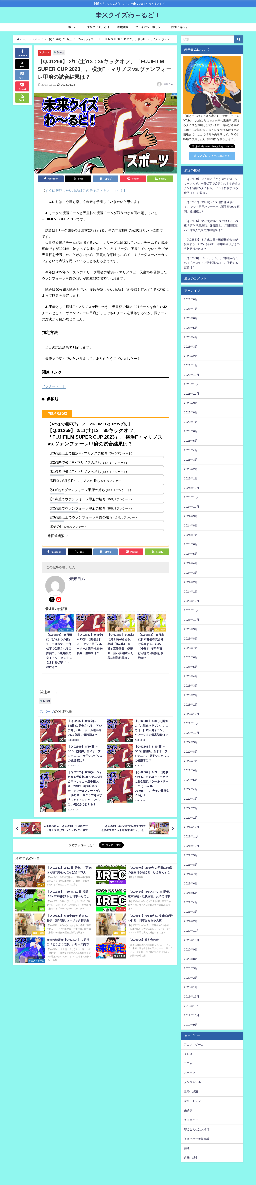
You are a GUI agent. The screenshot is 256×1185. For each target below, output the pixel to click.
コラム (188, 1063)
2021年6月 (191, 883)
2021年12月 (191, 827)
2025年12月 (191, 374)
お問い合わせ (179, 27)
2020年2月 (191, 977)
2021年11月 (191, 836)
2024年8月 (191, 525)
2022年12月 (191, 714)
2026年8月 (191, 299)
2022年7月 (191, 761)
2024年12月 (191, 487)
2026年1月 (191, 365)
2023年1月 (191, 704)
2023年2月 (191, 695)
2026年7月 (191, 308)
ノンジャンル (192, 1082)
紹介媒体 (122, 27)
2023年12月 (191, 601)
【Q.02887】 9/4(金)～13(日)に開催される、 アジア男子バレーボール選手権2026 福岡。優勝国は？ (212, 207)
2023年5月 (191, 666)
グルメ (188, 1054)
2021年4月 (191, 902)
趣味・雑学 (191, 1157)
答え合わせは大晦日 (196, 1129)
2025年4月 (191, 450)
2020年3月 (191, 968)
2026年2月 (191, 356)
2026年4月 (191, 337)
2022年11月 (191, 723)
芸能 (187, 1148)
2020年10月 (191, 940)
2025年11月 (191, 384)
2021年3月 (191, 911)
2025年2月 (191, 469)
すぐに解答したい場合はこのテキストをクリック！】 (86, 190)
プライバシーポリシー (149, 27)
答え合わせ (191, 1120)
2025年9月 (191, 403)
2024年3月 (191, 572)
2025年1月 (191, 478)
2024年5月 (191, 553)
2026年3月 (191, 346)
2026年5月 (191, 327)
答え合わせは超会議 (196, 1138)
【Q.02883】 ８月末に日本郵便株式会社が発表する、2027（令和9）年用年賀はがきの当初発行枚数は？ (212, 244)
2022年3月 (191, 798)
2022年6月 (191, 770)
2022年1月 (191, 817)
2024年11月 (191, 497)
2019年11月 (191, 1006)
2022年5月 (191, 779)
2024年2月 (191, 582)
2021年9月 (191, 855)
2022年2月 (191, 808)
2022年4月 (191, 789)
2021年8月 (191, 864)
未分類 (188, 1110)
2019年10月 (191, 1015)
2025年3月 (191, 459)
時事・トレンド (194, 1101)
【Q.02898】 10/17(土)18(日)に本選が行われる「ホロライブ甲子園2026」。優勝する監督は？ (211, 263)
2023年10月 (191, 619)
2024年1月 (191, 591)
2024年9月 (191, 516)
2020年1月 (191, 987)
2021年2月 (191, 921)
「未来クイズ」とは (96, 27)
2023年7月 (191, 648)
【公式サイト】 (54, 387)
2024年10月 (191, 506)
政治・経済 (191, 1091)
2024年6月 (191, 544)
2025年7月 (191, 421)
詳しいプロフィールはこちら (212, 155)
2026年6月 (191, 318)
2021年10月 (191, 845)
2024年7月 (191, 534)
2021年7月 (191, 874)
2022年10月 (191, 732)
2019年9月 (191, 1024)
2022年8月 (191, 751)
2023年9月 (191, 629)
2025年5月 (191, 440)
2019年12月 (191, 996)
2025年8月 (191, 412)
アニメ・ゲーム (194, 1044)
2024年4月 (191, 563)
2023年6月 (191, 657)
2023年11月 (191, 610)
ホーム (72, 27)
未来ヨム (168, 84)
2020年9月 (191, 949)
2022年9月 (191, 742)
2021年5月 (191, 892)
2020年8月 (191, 958)
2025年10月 (191, 393)
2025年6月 (191, 431)
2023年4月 (191, 676)
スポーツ (44, 52)
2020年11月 (191, 930)
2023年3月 (191, 685)
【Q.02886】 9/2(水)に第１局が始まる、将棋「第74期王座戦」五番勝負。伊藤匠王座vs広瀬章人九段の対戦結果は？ (211, 226)
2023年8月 (191, 638)
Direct (60, 52)
